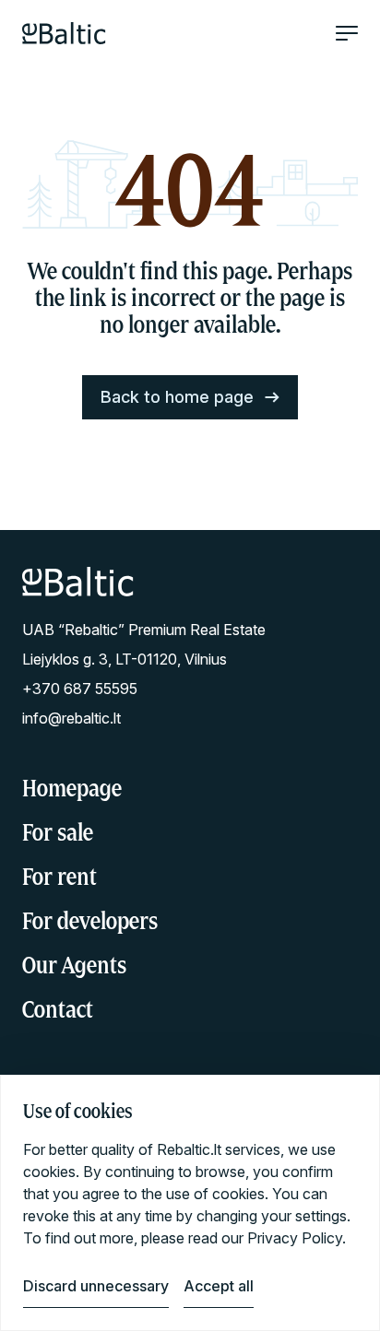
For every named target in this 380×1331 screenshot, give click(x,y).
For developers (90, 920)
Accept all (219, 1286)
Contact (57, 1008)
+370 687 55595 (79, 688)
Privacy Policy (294, 1238)
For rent (59, 876)
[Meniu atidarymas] (347, 33)
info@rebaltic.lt (71, 718)
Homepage (72, 787)
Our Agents (74, 964)
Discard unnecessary (96, 1286)
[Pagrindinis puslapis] (64, 33)
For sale (57, 832)
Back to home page (177, 396)
